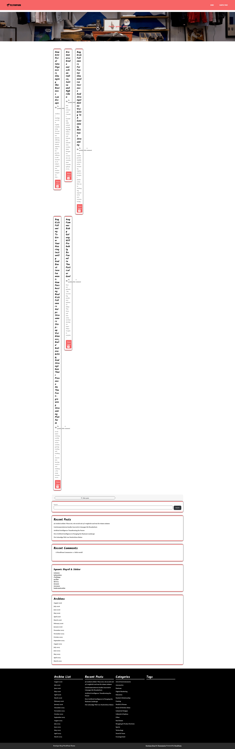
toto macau (57, 586)
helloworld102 (58, 575)
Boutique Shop (150, 746)
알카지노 (56, 582)
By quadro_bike (60, 107)
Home (212, 5)
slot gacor (56, 584)
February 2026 (58, 624)
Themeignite (162, 746)
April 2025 (57, 658)
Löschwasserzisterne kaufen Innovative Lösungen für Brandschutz (75, 527)
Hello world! (79, 552)
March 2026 (58, 620)
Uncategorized (120, 737)
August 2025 (58, 644)
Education (119, 695)
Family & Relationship (123, 698)
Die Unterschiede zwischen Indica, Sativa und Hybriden (68, 74)
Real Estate (119, 721)
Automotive (119, 685)
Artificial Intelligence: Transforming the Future (69, 531)
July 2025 (57, 647)
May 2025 (57, 654)
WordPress (177, 746)
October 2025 (58, 637)
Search (56, 504)
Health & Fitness (121, 705)
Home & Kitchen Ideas (123, 708)
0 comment (89, 149)
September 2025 (59, 641)
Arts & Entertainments (123, 682)
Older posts (86, 498)
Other (118, 717)
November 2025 (59, 634)
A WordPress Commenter (64, 552)
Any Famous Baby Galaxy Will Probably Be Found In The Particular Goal (68, 248)
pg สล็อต (56, 579)
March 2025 (58, 661)
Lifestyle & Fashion (122, 714)
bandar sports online (59, 588)
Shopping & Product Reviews (125, 724)
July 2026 (57, 606)
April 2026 (57, 617)
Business (118, 688)
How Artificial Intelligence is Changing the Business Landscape (57, 77)
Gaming (118, 701)
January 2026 (58, 627)
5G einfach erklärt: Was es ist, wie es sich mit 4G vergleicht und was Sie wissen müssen (82, 524)
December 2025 (59, 630)
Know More (58, 183)
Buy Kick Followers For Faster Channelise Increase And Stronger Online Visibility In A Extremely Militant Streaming (79, 98)
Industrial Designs (122, 711)
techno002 (57, 573)
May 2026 (57, 613)
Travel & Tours (120, 734)
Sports (118, 727)
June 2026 (57, 610)
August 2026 (58, 603)
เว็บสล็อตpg (57, 577)
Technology (119, 730)
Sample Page (223, 5)
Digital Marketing (121, 692)
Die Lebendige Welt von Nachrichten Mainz (68, 537)
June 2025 (57, 651)
